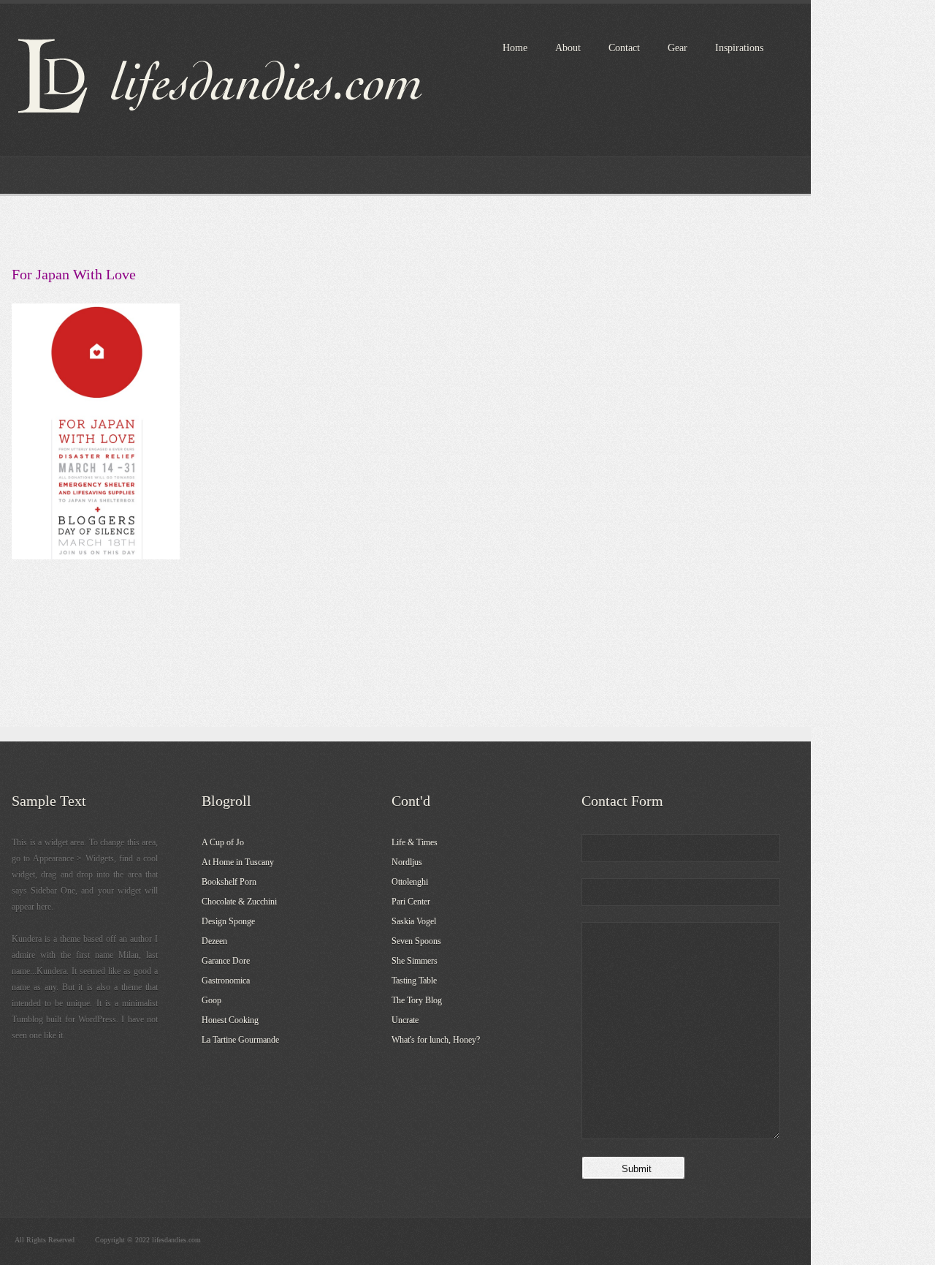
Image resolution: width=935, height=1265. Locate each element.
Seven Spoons (416, 941)
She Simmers (415, 961)
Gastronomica (226, 980)
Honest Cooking (230, 1020)
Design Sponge (228, 921)
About (568, 47)
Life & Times (415, 842)
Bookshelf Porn (229, 882)
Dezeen (214, 941)
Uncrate (405, 1020)
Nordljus (407, 862)
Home (515, 47)
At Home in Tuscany (238, 862)
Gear (677, 47)
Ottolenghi (410, 882)
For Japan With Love (74, 274)
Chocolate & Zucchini (239, 901)
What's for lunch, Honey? (436, 1040)
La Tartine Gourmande (240, 1040)
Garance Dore (226, 961)
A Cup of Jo (223, 842)
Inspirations (739, 47)
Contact (624, 47)
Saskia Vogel (414, 921)
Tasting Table (414, 980)
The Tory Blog (417, 1000)
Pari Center (411, 901)
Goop (211, 1000)
